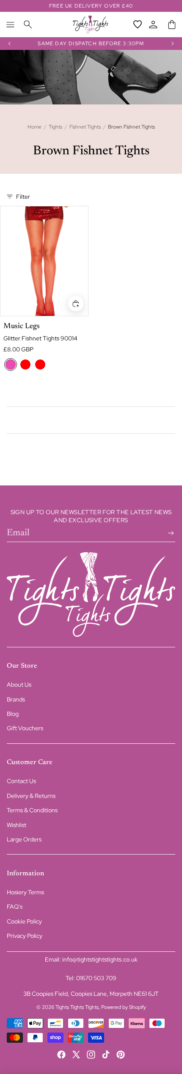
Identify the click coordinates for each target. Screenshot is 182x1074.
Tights (55, 126)
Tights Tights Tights (77, 1007)
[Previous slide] (9, 43)
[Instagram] (91, 1054)
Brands (16, 699)
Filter (23, 196)
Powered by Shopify (123, 1007)
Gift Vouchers (25, 728)
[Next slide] (172, 43)
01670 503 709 (96, 978)
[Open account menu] (153, 24)
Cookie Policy (24, 921)
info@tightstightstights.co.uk (100, 959)
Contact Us (21, 781)
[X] (76, 1054)
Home (34, 126)
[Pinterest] (121, 1054)
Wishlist (16, 825)
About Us (19, 684)
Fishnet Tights (85, 126)
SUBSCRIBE (169, 533)
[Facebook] (61, 1054)
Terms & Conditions (32, 810)
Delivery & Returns (31, 796)
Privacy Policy (24, 936)
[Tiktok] (106, 1054)
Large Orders (24, 839)
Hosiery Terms (25, 892)
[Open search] (28, 24)
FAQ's (14, 906)
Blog (13, 714)
